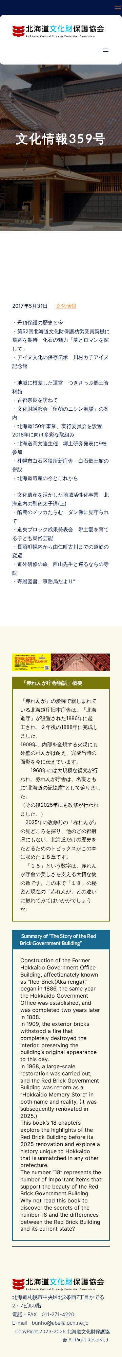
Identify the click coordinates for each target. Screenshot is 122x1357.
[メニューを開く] (118, 7)
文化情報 (66, 306)
